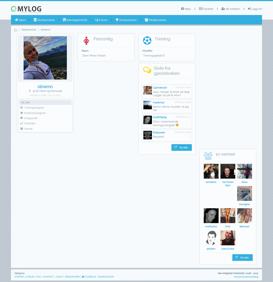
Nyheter (208, 8)
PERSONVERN (72, 277)
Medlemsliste (157, 20)
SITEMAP (19, 277)
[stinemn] (45, 78)
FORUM (30, 277)
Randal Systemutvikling (246, 277)
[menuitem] (20, 20)
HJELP (59, 277)
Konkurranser (128, 20)
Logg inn (256, 8)
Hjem (22, 20)
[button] (181, 147)
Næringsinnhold (76, 20)
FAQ (39, 277)
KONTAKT (48, 277)
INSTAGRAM (107, 277)
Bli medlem (232, 8)
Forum (103, 20)
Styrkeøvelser (46, 20)
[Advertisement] (45, 191)
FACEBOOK (90, 277)
